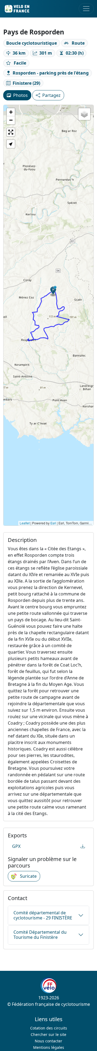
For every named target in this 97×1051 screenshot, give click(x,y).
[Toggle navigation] (86, 8)
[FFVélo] (48, 985)
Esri (53, 523)
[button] (53, 291)
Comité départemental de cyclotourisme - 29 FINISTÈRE (42, 915)
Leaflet (25, 523)
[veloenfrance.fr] (16, 8)
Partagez (51, 95)
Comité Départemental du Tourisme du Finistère (40, 934)
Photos (20, 95)
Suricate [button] (28, 876)
